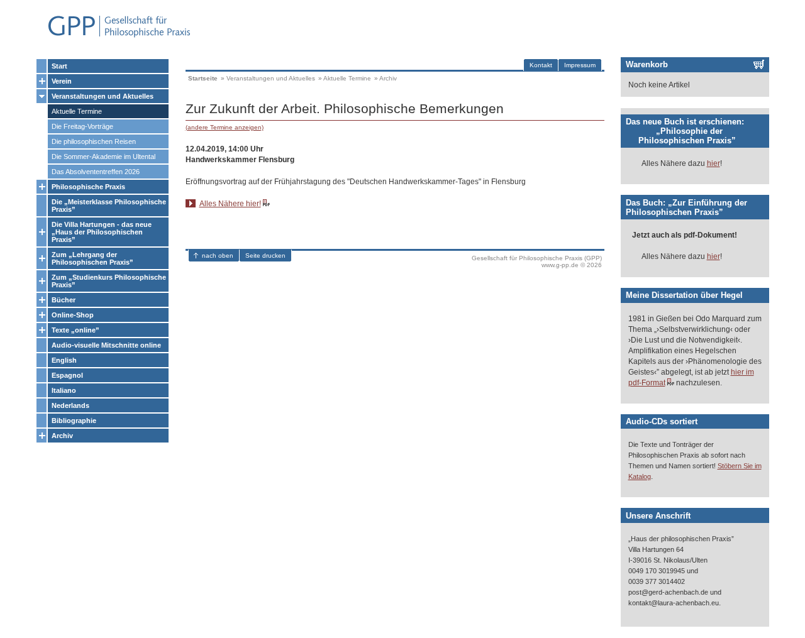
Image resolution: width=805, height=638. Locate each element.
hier (713, 163)
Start (59, 66)
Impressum (580, 65)
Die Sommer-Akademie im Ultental (103, 156)
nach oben (217, 255)
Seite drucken (265, 255)
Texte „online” (75, 330)
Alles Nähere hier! (230, 203)
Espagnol (67, 375)
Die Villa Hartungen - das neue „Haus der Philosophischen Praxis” (102, 232)
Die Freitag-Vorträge (82, 126)
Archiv (62, 435)
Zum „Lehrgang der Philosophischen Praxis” (92, 258)
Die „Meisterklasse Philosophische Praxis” (109, 205)
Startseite (203, 78)
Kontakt (541, 65)
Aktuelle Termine (77, 111)
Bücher (63, 300)
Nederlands (70, 405)
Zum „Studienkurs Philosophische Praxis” (109, 281)
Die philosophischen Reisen (94, 141)
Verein (62, 81)
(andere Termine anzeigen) (225, 127)
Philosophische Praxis (88, 186)
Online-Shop (73, 315)
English (64, 360)
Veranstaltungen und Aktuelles (102, 96)
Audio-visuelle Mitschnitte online (106, 345)
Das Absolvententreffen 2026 (96, 171)
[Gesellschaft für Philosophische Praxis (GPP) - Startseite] (113, 36)
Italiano (64, 390)
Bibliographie (74, 420)
